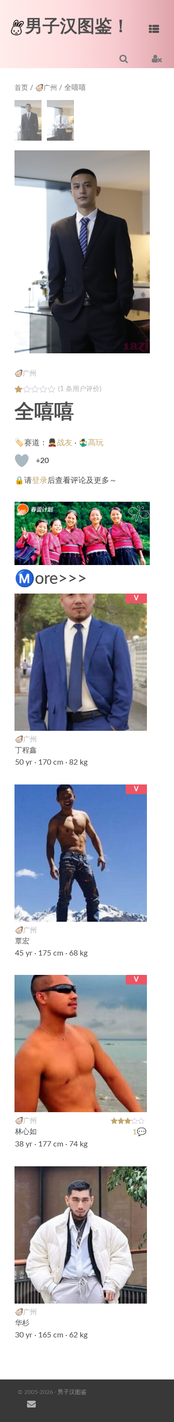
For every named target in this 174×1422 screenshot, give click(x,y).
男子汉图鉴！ (77, 26)
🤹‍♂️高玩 (90, 443)
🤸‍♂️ (134, 1290)
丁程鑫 (26, 750)
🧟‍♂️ (134, 718)
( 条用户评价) (80, 389)
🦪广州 (46, 88)
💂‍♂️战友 (59, 443)
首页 (21, 88)
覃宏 (22, 941)
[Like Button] (21, 460)
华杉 (22, 1323)
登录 (39, 480)
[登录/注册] (157, 58)
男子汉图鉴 (72, 1392)
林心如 (26, 1132)
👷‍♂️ (134, 908)
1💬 (139, 1132)
